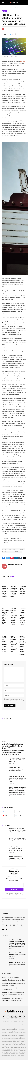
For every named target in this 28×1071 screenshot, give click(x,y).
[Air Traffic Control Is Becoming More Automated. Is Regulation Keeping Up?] (14, 730)
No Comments (5, 31)
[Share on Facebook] (8, 34)
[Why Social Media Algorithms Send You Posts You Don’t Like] (23, 581)
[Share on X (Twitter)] (10, 34)
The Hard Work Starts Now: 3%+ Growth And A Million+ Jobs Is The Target (13, 591)
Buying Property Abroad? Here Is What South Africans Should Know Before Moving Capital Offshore (23, 645)
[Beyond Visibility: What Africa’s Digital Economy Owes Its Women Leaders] (5, 631)
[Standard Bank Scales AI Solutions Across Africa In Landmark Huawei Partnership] (5, 859)
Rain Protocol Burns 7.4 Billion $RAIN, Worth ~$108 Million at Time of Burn (17, 964)
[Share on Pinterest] (13, 34)
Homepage (6, 1021)
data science (12, 549)
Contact (21, 1021)
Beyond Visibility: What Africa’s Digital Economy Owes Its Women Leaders (4, 642)
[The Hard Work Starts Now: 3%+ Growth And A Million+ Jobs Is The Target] (13, 581)
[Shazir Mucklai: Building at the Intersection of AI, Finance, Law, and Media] (5, 955)
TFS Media (20, 1028)
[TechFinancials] (14, 2)
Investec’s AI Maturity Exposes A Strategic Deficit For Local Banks (17, 839)
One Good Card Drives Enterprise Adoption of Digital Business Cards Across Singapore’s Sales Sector (13, 994)
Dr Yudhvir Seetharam (10, 28)
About (22, 1024)
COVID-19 (4, 11)
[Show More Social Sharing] (16, 34)
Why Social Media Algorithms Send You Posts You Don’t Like (23, 591)
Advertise (6, 1024)
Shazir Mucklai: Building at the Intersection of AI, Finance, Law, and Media (17, 954)
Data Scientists (20, 549)
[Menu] (3, 2)
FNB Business (18, 551)
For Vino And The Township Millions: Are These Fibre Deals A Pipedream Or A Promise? (17, 830)
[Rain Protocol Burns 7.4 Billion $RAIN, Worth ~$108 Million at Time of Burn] (5, 964)
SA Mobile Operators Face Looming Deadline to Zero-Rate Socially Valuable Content (13, 615)
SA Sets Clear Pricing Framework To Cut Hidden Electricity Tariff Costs (16, 769)
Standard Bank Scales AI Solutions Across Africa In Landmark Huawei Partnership (17, 858)
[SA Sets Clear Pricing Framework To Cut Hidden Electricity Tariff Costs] (5, 769)
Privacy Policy (15, 894)
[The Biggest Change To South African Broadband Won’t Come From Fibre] (5, 760)
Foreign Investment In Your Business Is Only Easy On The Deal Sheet (5, 591)
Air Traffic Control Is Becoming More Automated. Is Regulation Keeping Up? (12, 746)
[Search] (25, 2)
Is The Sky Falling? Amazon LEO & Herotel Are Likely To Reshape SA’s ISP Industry (17, 848)
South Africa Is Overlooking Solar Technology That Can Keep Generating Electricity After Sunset (14, 644)
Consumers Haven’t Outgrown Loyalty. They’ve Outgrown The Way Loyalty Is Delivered (23, 615)
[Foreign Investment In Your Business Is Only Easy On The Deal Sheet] (5, 581)
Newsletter (13, 1021)
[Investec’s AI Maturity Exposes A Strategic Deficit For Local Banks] (5, 840)
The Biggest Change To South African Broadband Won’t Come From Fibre (17, 759)
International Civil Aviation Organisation (14, 750)
